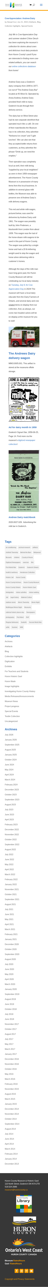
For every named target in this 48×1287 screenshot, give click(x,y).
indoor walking (34, 592)
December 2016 (12, 1059)
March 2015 (10, 1099)
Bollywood (37, 552)
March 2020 (10, 984)
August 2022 (10, 849)
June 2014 (9, 1139)
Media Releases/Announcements (19, 696)
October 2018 (11, 1009)
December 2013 (12, 1164)
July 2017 (9, 1039)
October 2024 (11, 760)
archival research (24, 547)
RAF (27, 617)
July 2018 (9, 1014)
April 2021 (9, 924)
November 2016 (12, 1064)
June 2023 (9, 815)
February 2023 (11, 824)
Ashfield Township (12, 552)
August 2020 (10, 959)
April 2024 (9, 775)
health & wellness (12, 572)
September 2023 (12, 800)
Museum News (11, 701)
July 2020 (9, 964)
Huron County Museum (31, 582)
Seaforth (24, 622)
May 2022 (9, 864)
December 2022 (12, 829)
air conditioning (11, 547)
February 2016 (11, 1084)
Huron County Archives (13, 582)
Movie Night (36, 602)
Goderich (21, 567)
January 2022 (11, 884)
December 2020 (12, 944)
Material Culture (26, 597)
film (32, 562)
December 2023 (12, 790)
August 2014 (10, 1129)
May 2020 (9, 974)
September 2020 (12, 954)
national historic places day (15, 612)
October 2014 (11, 1119)
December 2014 (12, 1109)
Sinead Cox (11, 22)
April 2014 (9, 1144)
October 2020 (11, 949)
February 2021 (11, 934)
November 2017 (12, 1024)
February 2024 (11, 785)
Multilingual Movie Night (14, 607)
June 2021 (9, 914)
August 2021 (10, 904)
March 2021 (10, 929)
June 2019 (9, 1004)
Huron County (20, 577)
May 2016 (9, 1074)
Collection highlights (12, 26)
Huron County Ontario (13, 587)
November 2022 (12, 834)
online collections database (24, 66)
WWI (21, 627)
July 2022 (9, 854)
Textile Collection (12, 716)
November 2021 (12, 889)
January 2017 (11, 1054)
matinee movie (11, 602)
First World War (11, 567)
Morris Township (23, 602)
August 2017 (10, 1034)
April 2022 (9, 869)
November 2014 (12, 1114)
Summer (14, 627)
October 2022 (11, 839)
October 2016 (11, 1069)
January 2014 (11, 1159)
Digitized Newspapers (13, 562)
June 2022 (9, 859)
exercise (26, 562)
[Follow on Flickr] (26, 1271)
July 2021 (9, 909)
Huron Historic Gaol (29, 587)
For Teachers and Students (16, 671)
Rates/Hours (19, 1261)
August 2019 (10, 999)
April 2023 (9, 820)
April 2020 (9, 979)
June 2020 (9, 969)
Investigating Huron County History (20, 691)
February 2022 (11, 879)
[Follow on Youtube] (31, 1271)
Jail (7, 597)
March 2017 (10, 1049)
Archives (8, 641)
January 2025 (11, 755)
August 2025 (10, 750)
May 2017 (9, 1044)
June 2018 (9, 1019)
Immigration (10, 592)
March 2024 (10, 780)
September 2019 (12, 994)
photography (10, 617)
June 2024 (9, 765)
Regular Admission (12, 622)
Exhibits (8, 666)
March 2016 (10, 1079)
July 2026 (9, 735)
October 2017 (11, 1029)
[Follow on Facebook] (17, 1271)
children (16, 557)
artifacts (35, 547)
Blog (38, 22)
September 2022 (12, 844)
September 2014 (12, 1124)
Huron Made (10, 681)
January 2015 (11, 1104)
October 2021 (11, 894)
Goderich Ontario (33, 567)
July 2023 (9, 810)
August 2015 (10, 1094)
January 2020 (11, 989)
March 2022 (10, 874)
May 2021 (9, 919)
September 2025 (12, 745)
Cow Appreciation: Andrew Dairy (20, 18)
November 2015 (12, 1089)
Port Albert (20, 617)
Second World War (35, 622)
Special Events (27, 26)
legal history (15, 597)
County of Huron (27, 557)
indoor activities (21, 592)
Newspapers (30, 612)
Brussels (9, 557)
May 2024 (9, 770)
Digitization (10, 661)
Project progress (12, 706)
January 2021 (11, 939)
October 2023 (11, 795)
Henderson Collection (27, 572)
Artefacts (32, 22)
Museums (27, 607)
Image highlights (12, 686)
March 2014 (10, 1149)
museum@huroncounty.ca (16, 1190)
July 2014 (9, 1134)
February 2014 (11, 1154)
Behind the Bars (25, 552)
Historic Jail (10, 577)
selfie (7, 627)
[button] (41, 6)
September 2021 (12, 899)
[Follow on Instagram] (22, 1271)
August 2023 (10, 805)
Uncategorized (11, 721)
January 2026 (11, 740)
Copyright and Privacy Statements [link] (19, 1279)
